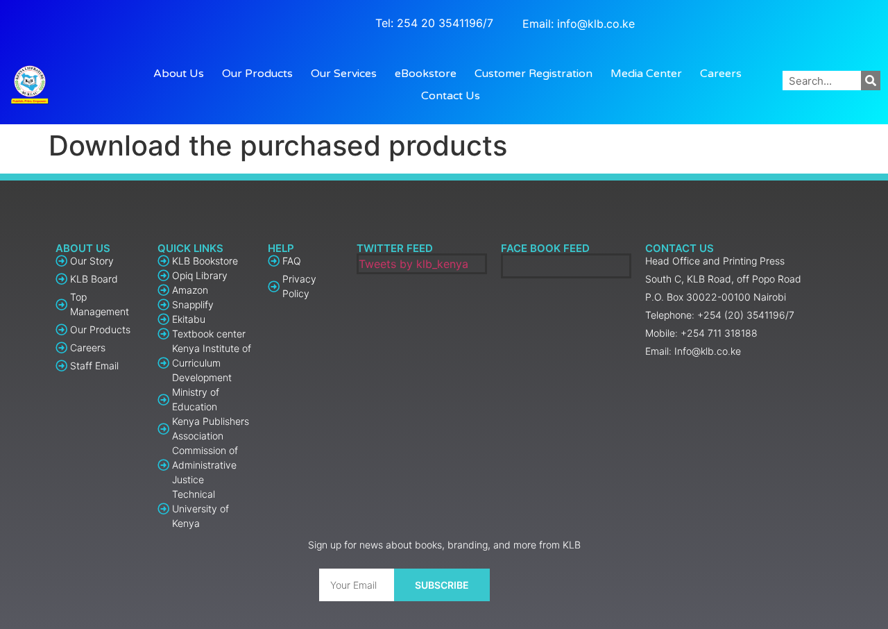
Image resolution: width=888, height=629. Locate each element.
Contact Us (450, 96)
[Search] (870, 80)
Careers (721, 74)
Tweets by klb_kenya (413, 264)
